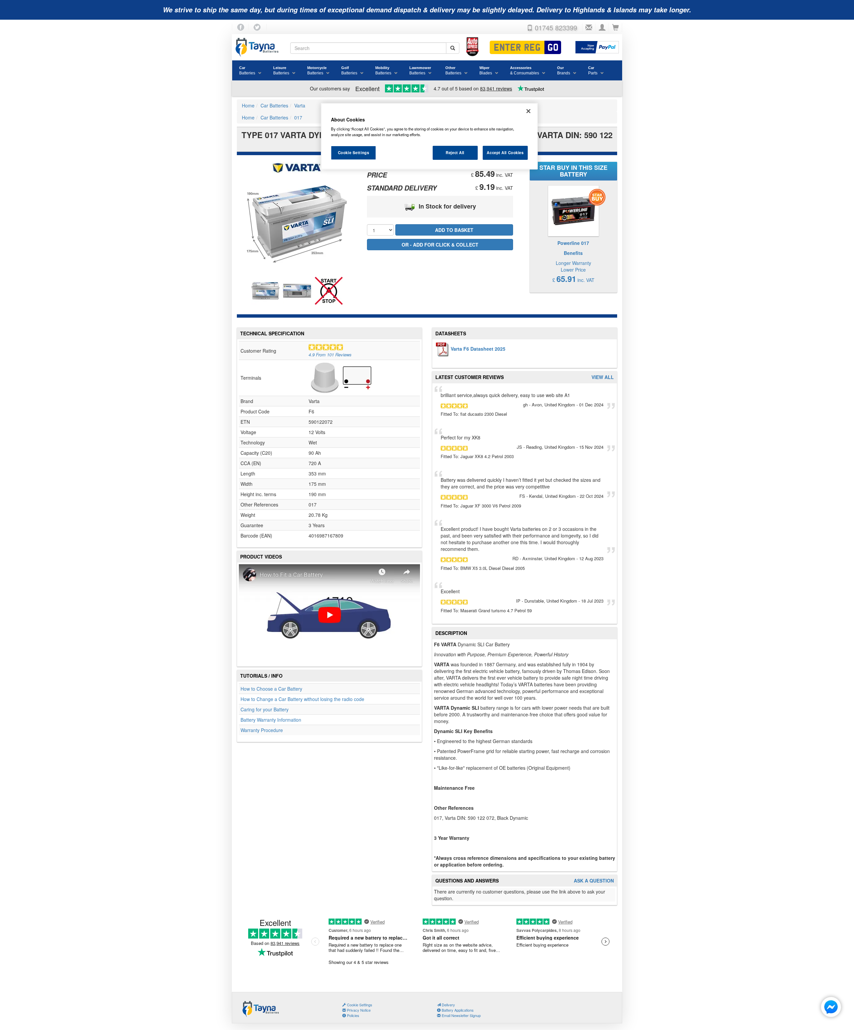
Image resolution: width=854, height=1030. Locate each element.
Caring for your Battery (265, 709)
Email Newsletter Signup (461, 1015)
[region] (429, 136)
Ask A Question (594, 880)
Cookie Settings (353, 152)
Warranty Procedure (262, 730)
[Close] (528, 111)
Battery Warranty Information (271, 719)
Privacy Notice (358, 1010)
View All (602, 377)
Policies (352, 1015)
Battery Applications (457, 1010)
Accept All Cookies (505, 152)
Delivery (448, 1004)
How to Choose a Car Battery (271, 688)
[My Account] (602, 27)
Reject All (455, 152)
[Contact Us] (588, 27)
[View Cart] (615, 27)
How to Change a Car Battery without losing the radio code (302, 699)
